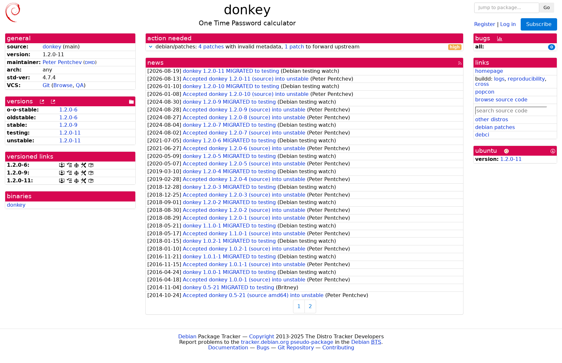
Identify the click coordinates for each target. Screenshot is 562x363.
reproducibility (526, 79)
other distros (491, 119)
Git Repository (296, 347)
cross (482, 84)
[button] (150, 47)
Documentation (228, 347)
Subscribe (539, 24)
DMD (90, 62)
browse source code (501, 100)
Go (546, 7)
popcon (484, 92)
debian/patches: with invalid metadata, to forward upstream (307, 47)
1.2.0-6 (68, 110)
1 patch (294, 47)
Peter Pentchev (62, 62)
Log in (508, 24)
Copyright (261, 336)
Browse (63, 85)
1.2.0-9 (68, 125)
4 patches (211, 47)
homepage (489, 71)
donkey (52, 47)
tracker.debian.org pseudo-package (287, 342)
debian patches (495, 127)
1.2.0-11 (70, 133)
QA (80, 85)
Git (46, 85)
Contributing (338, 347)
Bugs (263, 347)
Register (484, 24)
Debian (187, 336)
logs (499, 79)
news (155, 62)
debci (482, 135)
